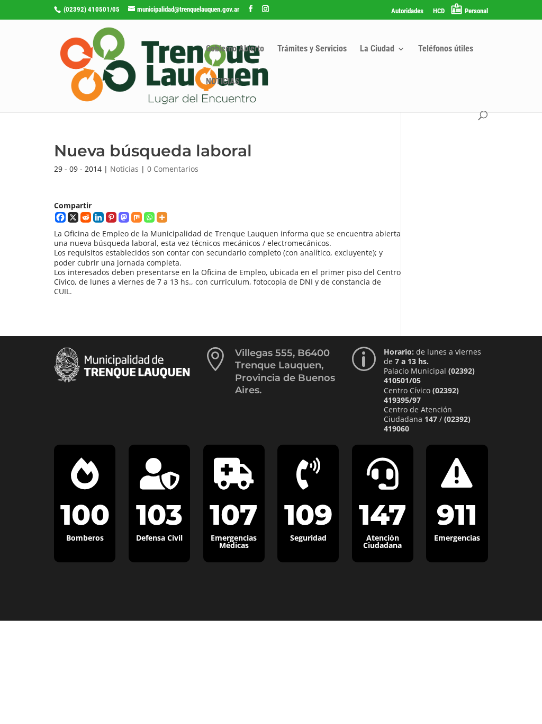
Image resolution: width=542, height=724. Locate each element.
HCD (439, 11)
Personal (476, 11)
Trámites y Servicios (312, 49)
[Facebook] (60, 217)
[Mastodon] (124, 217)
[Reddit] (85, 217)
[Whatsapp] (149, 217)
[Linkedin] (98, 217)
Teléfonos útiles (445, 49)
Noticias (124, 169)
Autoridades (407, 11)
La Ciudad (377, 49)
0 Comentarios (172, 169)
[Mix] (136, 217)
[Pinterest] (111, 217)
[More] (162, 217)
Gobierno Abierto (235, 49)
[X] (73, 217)
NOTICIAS (223, 82)
